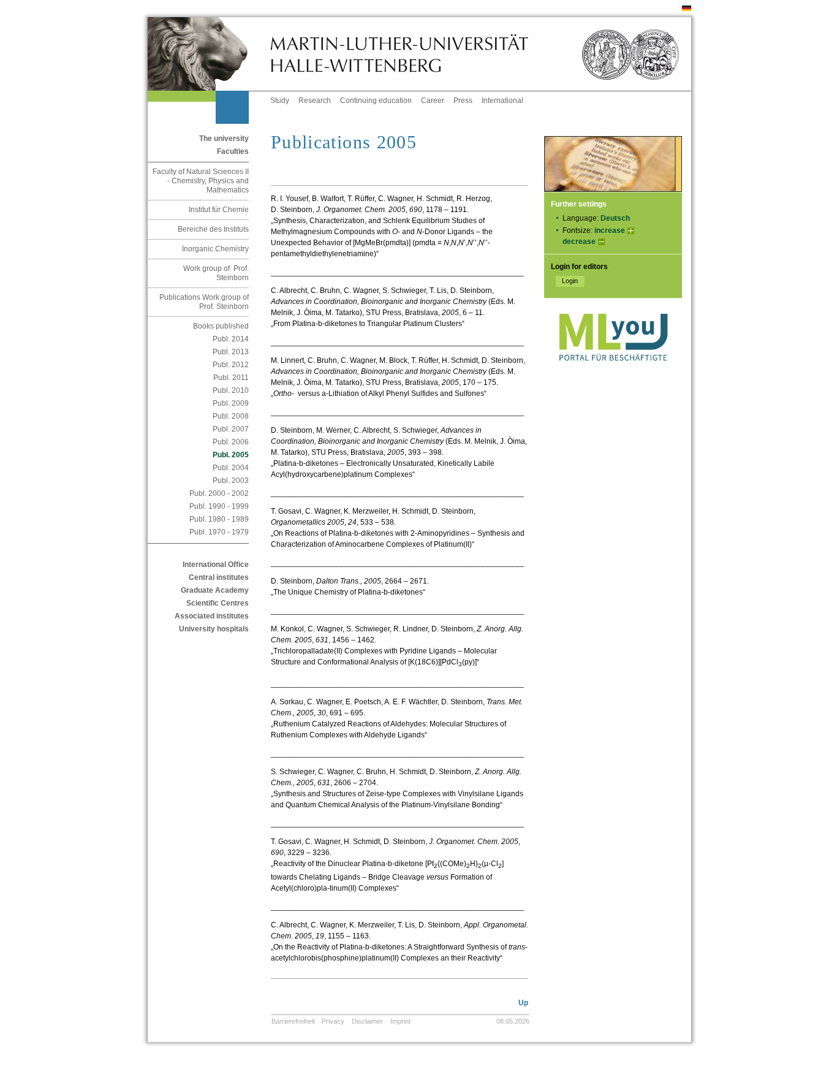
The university (224, 138)
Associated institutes (212, 616)
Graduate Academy (215, 590)
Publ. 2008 (231, 416)
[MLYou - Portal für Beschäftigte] (613, 373)
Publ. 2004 (231, 467)
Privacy (333, 1021)
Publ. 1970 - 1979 (219, 532)
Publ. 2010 (231, 390)
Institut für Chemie (219, 209)
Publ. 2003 (231, 480)
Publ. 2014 (231, 339)
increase (609, 230)
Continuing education (376, 100)
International (502, 100)
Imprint (400, 1021)
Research (314, 100)
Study (279, 100)
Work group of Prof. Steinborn (216, 273)
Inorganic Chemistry (215, 249)
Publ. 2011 (231, 377)
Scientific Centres (217, 603)
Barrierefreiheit (293, 1021)
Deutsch (615, 218)
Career (432, 100)
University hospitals (214, 629)
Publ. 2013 (231, 352)
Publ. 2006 (231, 442)
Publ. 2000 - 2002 (219, 493)
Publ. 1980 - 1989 (219, 519)
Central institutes (219, 577)
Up (523, 1003)
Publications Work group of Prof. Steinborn (204, 302)
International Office (216, 564)
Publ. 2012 (231, 364)
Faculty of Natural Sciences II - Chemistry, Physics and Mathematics (201, 180)
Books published (221, 326)
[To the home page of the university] (209, 54)
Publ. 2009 (231, 403)
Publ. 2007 (231, 429)
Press (462, 100)
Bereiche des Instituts (213, 229)
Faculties (233, 151)
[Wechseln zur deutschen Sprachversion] (686, 8)
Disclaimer (367, 1021)
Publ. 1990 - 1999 (219, 506)
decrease (579, 241)
